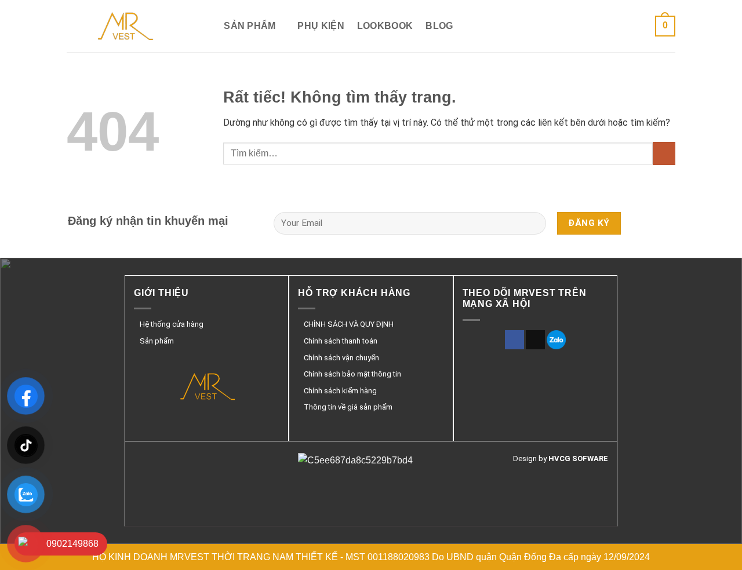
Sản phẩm (250, 26)
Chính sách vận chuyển (341, 357)
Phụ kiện (320, 26)
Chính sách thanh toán (340, 341)
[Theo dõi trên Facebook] (514, 340)
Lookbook (385, 26)
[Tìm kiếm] (205, 25)
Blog (439, 26)
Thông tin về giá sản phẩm (348, 407)
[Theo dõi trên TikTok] (535, 340)
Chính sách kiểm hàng (340, 390)
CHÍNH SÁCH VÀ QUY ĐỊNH (349, 324)
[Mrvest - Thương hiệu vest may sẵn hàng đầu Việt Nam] (125, 26)
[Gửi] (664, 153)
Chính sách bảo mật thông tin (352, 374)
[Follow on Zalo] (556, 339)
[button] (665, 26)
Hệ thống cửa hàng (171, 324)
